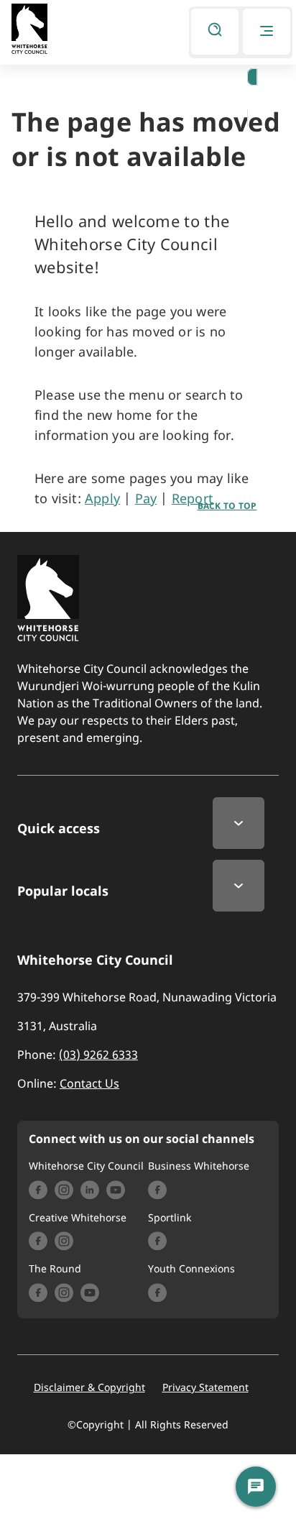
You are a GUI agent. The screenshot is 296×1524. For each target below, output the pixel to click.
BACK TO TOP (227, 506)
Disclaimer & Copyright (89, 1387)
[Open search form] (215, 32)
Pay (146, 498)
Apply (102, 498)
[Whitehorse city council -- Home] (29, 31)
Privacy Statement (205, 1387)
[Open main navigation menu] (266, 32)
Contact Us (89, 1083)
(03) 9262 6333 (98, 1054)
